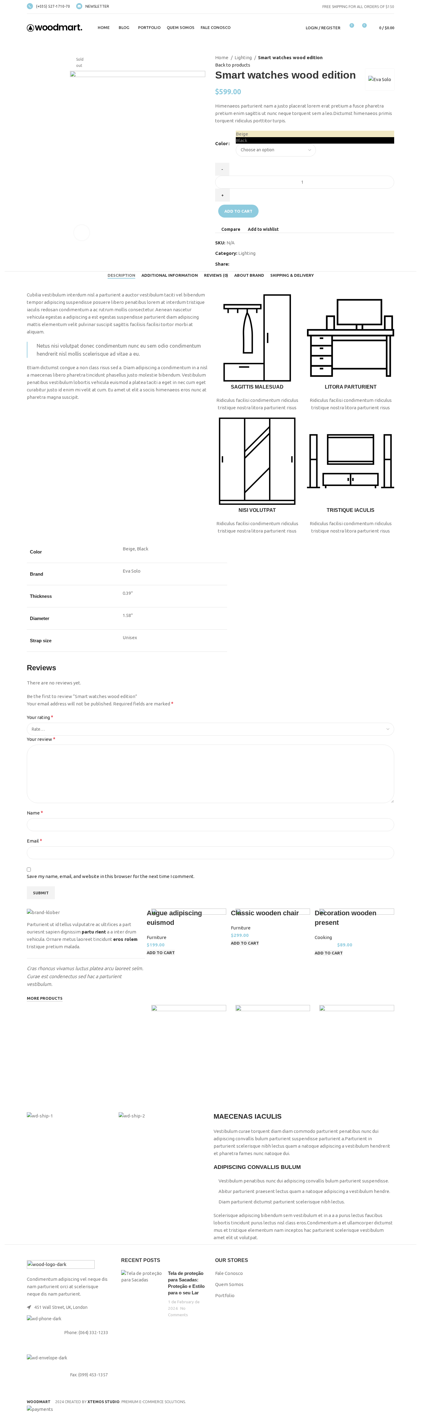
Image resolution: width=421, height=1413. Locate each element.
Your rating (40, 717)
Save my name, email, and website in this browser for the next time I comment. (110, 876)
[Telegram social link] (262, 264)
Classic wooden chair (265, 913)
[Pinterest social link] (248, 264)
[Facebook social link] (234, 264)
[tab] (121, 275)
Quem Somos (229, 1284)
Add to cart (238, 211)
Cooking (323, 937)
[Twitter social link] (241, 264)
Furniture (156, 937)
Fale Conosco (229, 1273)
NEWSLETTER (97, 6)
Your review (41, 739)
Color (221, 143)
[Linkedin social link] (255, 264)
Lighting (244, 57)
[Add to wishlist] (191, 1098)
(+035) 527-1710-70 (53, 6)
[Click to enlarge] (81, 232)
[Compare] (159, 1098)
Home (222, 57)
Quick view (175, 1098)
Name (35, 812)
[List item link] (69, 1332)
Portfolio (225, 1295)
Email (34, 840)
